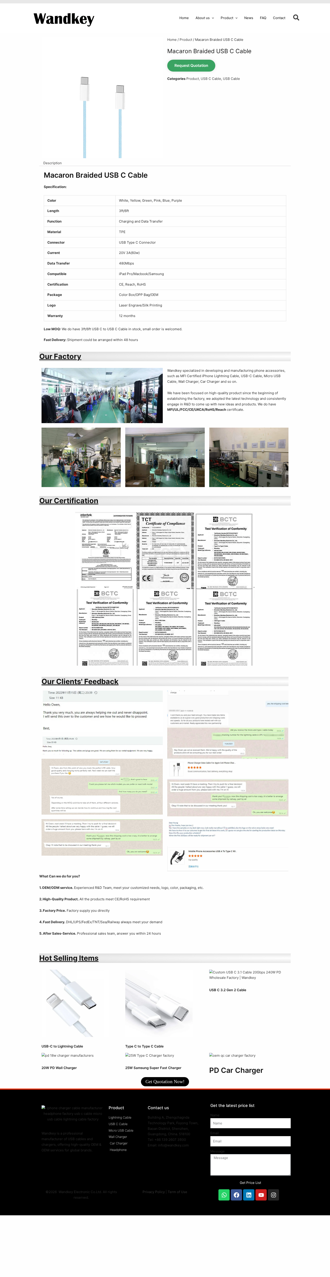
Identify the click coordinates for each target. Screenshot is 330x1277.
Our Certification (68, 500)
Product (186, 39)
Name (215, 1115)
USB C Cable (211, 79)
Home (172, 39)
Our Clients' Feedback (80, 681)
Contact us (158, 1107)
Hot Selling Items (69, 958)
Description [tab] (52, 163)
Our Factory (60, 356)
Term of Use (177, 1192)
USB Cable (231, 79)
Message (217, 1151)
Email (214, 1133)
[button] (212, 18)
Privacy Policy (154, 1192)
